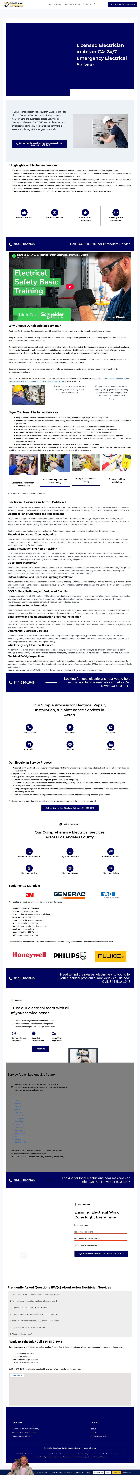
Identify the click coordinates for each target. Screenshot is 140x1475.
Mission (119, 378)
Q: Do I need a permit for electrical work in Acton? (29, 1308)
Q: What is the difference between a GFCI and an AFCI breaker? (34, 1321)
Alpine (126, 378)
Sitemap (92, 1448)
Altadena (18, 1136)
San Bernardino (21, 1142)
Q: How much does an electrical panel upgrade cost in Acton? (33, 1301)
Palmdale (13, 381)
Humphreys (31, 381)
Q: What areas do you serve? (21, 1334)
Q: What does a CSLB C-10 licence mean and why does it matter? (35, 1294)
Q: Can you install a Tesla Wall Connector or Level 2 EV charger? (34, 1314)
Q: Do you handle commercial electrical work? (27, 1327)
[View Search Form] (95, 4)
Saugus (18, 1139)
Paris (105, 378)
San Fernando (20, 1133)
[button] (23, 1256)
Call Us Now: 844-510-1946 (122, 4)
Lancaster (62, 381)
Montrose (19, 1130)
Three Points (52, 381)
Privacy (85, 1448)
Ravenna (111, 378)
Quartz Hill (21, 381)
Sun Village (41, 381)
